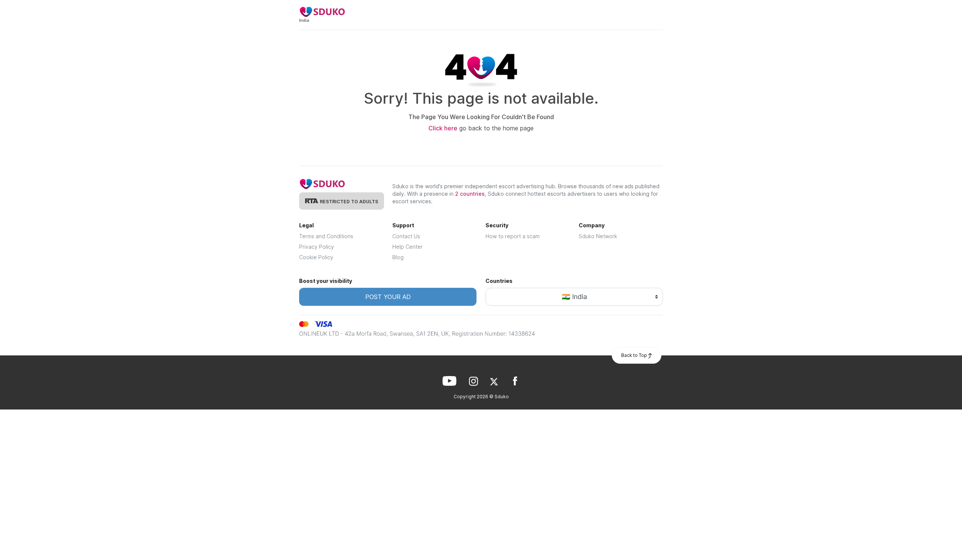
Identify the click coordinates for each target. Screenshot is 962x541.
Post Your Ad (388, 297)
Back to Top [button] (634, 355)
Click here (442, 128)
